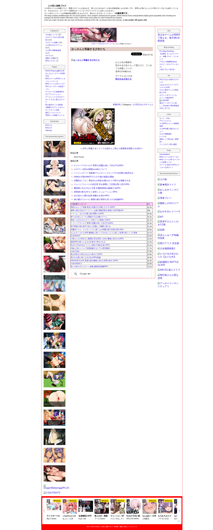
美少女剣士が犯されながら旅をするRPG (86, 254)
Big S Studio (51, 519)
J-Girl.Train (75, 251)
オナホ (48, 56)
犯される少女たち (123, 79)
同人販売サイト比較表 (54, 105)
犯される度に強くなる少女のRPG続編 (86, 257)
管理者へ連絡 (118, 526)
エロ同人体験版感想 (53, 50)
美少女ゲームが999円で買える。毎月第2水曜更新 (169, 38)
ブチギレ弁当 (163, 519)
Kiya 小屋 (82, 519)
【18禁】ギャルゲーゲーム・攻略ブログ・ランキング (169, 56)
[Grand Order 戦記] (133, 506)
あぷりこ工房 (68, 519)
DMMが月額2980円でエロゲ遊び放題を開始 (94, 177)
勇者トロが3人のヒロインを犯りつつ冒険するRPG (90, 220)
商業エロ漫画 (50, 58)
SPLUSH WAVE (132, 519)
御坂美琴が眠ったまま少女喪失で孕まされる (88, 242)
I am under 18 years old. (135, 20)
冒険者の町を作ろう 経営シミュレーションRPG (95, 192)
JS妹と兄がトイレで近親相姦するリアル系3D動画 (90, 248)
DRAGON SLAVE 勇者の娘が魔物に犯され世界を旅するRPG (94, 261)
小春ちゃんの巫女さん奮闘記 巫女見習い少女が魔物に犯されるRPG (97, 239)
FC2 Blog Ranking (166, 51)
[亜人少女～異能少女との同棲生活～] (101, 506)
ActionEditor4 (164, 154)
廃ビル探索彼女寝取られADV (127, 148)
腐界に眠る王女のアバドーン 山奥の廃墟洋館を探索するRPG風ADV (97, 210)
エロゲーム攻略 (51, 42)
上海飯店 (145, 519)
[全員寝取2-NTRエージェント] (86, 506)
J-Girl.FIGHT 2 (76, 264)
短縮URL (117, 104)
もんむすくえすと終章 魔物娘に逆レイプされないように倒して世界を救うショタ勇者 (104, 233)
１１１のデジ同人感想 (168, 144)
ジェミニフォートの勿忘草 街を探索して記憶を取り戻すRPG (102, 184)
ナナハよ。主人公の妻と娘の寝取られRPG (87, 214)
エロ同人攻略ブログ (106, 526)
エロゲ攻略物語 (165, 134)
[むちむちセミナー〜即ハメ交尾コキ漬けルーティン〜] (165, 506)
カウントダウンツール (168, 95)
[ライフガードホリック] (54, 506)
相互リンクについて (53, 113)
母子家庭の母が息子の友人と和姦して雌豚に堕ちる (91, 226)
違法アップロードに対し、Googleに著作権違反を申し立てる (169, 105)
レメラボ (162, 137)
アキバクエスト (165, 121)
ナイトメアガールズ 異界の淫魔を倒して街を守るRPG (98, 165)
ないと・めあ (164, 118)
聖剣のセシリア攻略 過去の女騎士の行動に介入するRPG (93, 207)
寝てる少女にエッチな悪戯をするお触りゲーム (89, 217)
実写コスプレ (50, 61)
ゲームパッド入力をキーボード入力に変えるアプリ (54, 99)
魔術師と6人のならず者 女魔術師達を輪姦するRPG (97, 188)
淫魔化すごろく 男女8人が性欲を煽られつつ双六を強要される (102, 180)
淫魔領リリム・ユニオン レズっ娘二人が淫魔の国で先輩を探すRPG (97, 230)
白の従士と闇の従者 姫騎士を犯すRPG (91, 195)
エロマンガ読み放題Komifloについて (90, 169)
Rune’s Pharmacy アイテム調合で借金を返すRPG (90, 245)
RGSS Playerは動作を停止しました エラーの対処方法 (55, 73)
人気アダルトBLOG (167, 69)
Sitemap (48, 130)
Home (93, 44)
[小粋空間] (164, 100)
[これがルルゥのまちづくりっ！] (70, 506)
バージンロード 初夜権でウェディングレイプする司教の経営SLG (103, 173)
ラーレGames (99, 519)
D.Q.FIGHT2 (75, 236)
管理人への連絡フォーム (54, 115)
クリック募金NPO (166, 98)
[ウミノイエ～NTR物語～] (117, 506)
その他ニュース (51, 35)
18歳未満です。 (122, 13)
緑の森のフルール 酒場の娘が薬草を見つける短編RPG (98, 199)
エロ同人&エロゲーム (104, 44)
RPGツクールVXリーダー (55, 84)
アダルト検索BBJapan (168, 62)
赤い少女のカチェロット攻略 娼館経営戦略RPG (89, 267)
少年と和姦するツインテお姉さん (97, 148)
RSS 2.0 (48, 128)
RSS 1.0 (48, 125)
